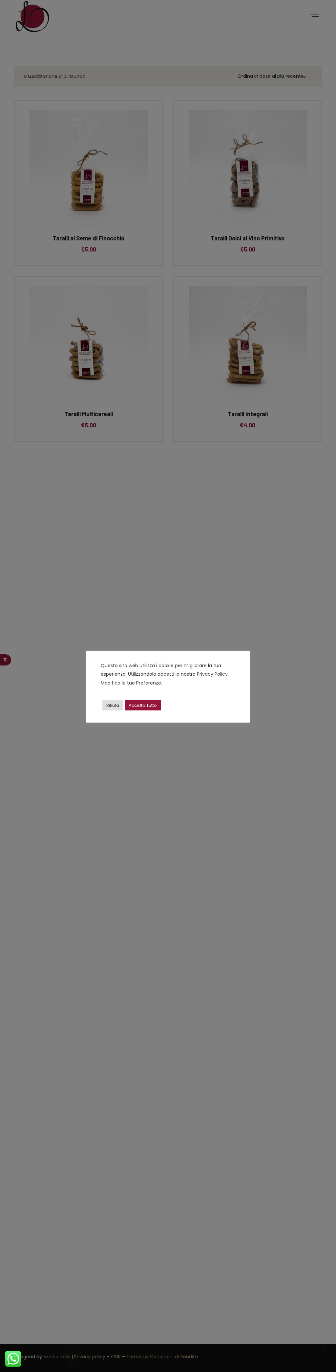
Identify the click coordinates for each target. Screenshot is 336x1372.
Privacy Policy (212, 674)
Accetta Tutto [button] (143, 705)
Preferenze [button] (148, 683)
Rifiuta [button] (112, 705)
